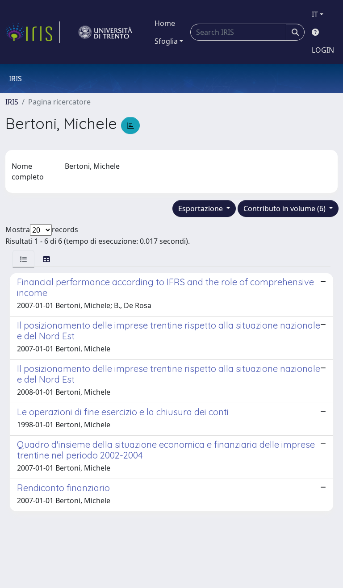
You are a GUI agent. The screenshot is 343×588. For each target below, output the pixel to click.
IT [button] (315, 14)
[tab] (23, 258)
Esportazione (201, 208)
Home (165, 23)
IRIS (11, 102)
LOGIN (323, 50)
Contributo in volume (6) (285, 208)
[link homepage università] (105, 32)
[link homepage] (32, 32)
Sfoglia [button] (166, 41)
